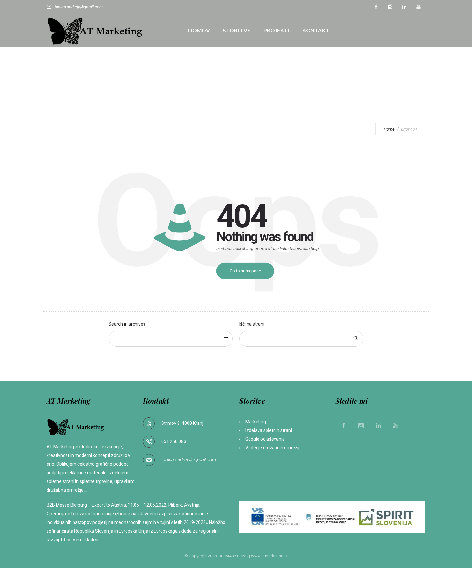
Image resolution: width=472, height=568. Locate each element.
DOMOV (199, 30)
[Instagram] (390, 7)
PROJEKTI (276, 30)
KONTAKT (315, 30)
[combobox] (171, 339)
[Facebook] (376, 7)
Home (389, 129)
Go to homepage (245, 270)
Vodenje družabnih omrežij (272, 447)
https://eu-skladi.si (79, 539)
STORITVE (236, 30)
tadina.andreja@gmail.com (188, 460)
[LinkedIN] (404, 7)
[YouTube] (418, 7)
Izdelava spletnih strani (268, 430)
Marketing (255, 421)
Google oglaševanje (265, 438)
